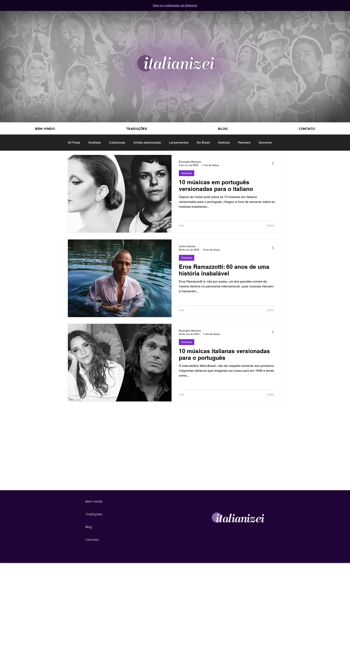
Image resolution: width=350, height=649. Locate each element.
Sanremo (265, 142)
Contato (92, 539)
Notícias (224, 142)
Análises (94, 142)
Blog (88, 527)
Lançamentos (179, 142)
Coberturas (117, 142)
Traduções (93, 514)
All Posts (74, 142)
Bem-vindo (93, 501)
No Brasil (203, 142)
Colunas (186, 173)
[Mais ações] (274, 163)
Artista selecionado (147, 142)
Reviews (244, 142)
